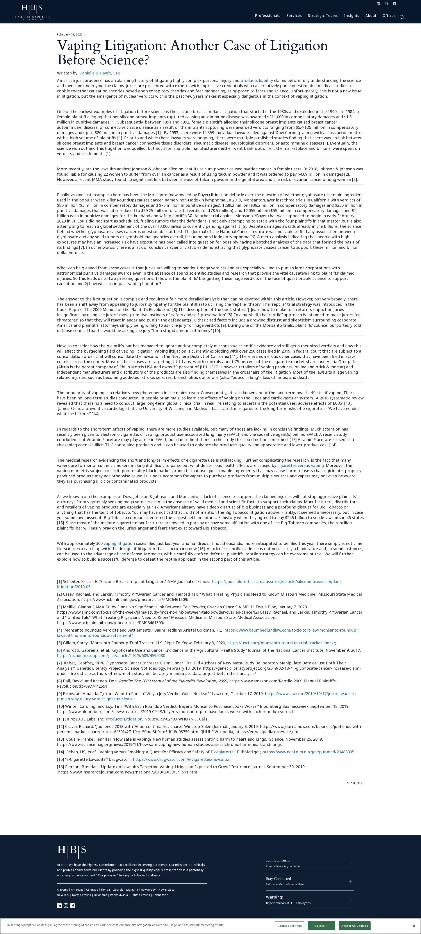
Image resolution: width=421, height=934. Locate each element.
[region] (210, 926)
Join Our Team (278, 860)
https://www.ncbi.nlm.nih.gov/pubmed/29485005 (308, 751)
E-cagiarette (222, 751)
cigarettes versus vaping (300, 465)
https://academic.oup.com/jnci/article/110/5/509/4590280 (111, 655)
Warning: (274, 897)
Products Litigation (124, 719)
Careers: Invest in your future (283, 866)
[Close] (414, 925)
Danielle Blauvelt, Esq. (100, 73)
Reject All (321, 926)
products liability (257, 80)
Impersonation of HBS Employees (288, 903)
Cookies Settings (289, 926)
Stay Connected (278, 878)
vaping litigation (119, 543)
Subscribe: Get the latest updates (285, 884)
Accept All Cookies (354, 926)
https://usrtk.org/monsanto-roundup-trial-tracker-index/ (281, 642)
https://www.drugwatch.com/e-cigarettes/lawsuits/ (181, 759)
